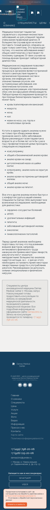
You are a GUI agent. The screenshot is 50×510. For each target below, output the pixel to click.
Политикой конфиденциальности (21, 496)
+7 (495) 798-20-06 (23, 449)
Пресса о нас (18, 427)
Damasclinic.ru (34, 312)
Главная (15, 395)
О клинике (9, 24)
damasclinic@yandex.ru (21, 458)
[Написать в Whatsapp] (32, 13)
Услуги (14, 409)
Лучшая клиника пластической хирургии (25, 2)
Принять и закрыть (16, 504)
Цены (43, 23)
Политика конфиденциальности (27, 438)
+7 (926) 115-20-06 (22, 453)
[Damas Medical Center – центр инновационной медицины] (22, 368)
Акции (14, 413)
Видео (14, 420)
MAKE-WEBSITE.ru (31, 380)
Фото (14, 417)
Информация (17, 424)
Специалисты (27, 23)
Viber (25, 484)
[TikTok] (30, 385)
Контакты (16, 431)
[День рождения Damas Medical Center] (11, 12)
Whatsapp (25, 478)
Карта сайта (17, 435)
